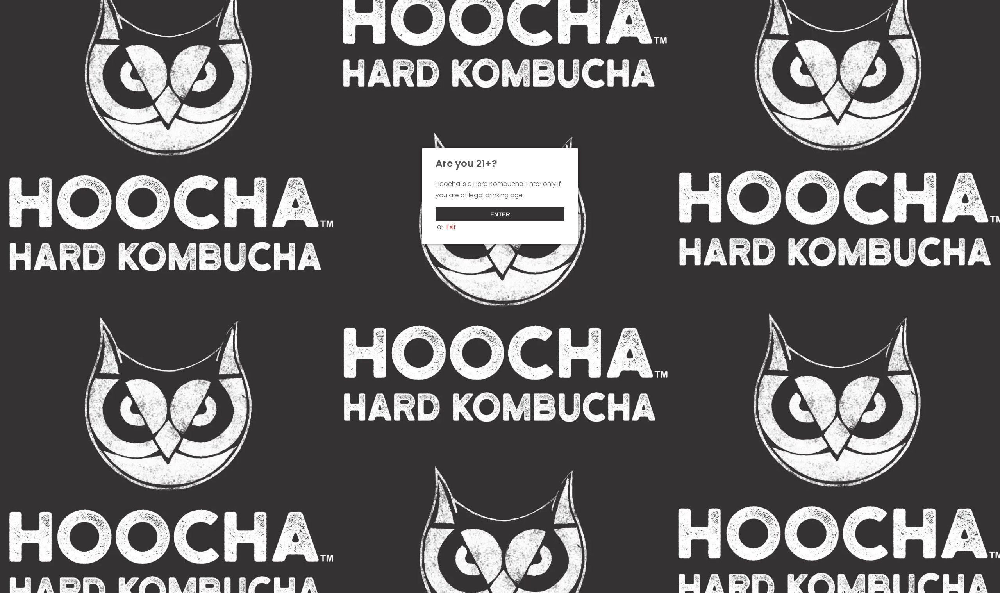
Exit (451, 226)
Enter (500, 214)
